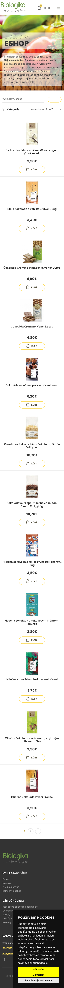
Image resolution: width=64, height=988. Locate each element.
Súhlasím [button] (38, 969)
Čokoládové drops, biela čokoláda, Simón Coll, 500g (32, 446)
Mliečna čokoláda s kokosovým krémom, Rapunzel (32, 622)
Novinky (6, 883)
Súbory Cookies (10, 914)
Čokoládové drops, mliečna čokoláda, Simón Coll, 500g (32, 504)
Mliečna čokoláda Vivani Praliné (32, 797)
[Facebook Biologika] (4, 959)
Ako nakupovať (10, 887)
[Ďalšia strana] (38, 831)
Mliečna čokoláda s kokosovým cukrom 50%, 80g (32, 563)
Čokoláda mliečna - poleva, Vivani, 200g (32, 385)
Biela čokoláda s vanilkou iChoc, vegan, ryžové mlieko (32, 152)
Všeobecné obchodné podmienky (20, 907)
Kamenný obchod (11, 891)
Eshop (5, 879)
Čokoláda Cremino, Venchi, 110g (32, 326)
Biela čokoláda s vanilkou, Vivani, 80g (32, 209)
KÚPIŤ (34, 170)
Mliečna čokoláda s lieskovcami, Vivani (32, 679)
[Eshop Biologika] (12, 7)
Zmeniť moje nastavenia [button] (38, 980)
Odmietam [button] (38, 974)
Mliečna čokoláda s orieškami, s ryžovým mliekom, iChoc (32, 740)
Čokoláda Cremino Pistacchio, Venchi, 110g (32, 267)
